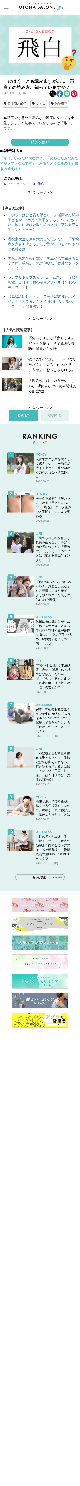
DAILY (23, 415)
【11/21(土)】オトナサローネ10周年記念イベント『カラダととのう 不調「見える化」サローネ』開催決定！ (42, 301)
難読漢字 (61, 104)
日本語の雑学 (17, 104)
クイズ (40, 104)
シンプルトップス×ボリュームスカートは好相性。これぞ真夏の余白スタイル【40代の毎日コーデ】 (42, 282)
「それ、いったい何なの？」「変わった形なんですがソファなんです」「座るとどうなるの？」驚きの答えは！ (39, 163)
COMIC (55, 415)
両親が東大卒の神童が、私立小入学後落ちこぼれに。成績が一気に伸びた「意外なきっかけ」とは (43, 263)
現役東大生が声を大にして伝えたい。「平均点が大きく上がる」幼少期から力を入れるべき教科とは (43, 244)
